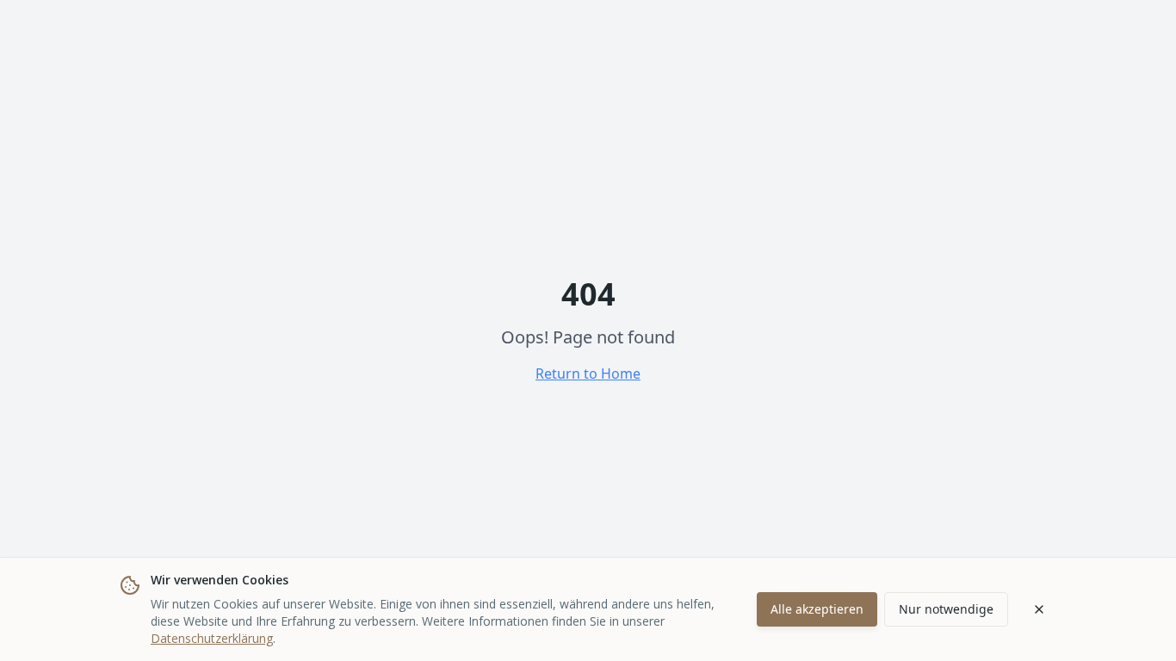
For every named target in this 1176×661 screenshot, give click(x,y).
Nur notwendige (946, 609)
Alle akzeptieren (817, 609)
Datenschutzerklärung (212, 638)
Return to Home (588, 373)
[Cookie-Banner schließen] (1039, 609)
